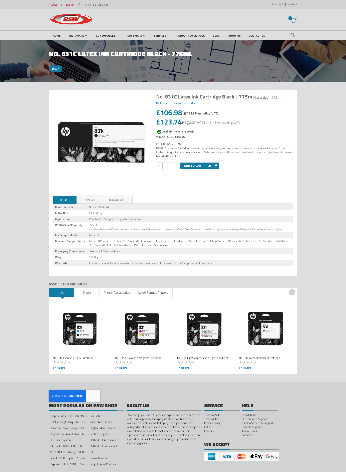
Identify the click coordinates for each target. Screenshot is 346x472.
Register (69, 4)
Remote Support (252, 427)
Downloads (117, 200)
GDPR (207, 427)
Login (55, 4)
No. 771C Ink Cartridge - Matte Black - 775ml (76, 452)
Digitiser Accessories (102, 428)
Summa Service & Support (257, 423)
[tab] (65, 200)
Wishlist (292, 4)
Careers (209, 431)
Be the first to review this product (176, 103)
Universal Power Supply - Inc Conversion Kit (76, 428)
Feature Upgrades (101, 434)
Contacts (247, 435)
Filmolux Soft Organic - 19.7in (67, 458)
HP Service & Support (255, 419)
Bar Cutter (96, 416)
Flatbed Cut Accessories (104, 440)
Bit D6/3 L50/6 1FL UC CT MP (67, 446)
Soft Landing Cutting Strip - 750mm (70, 422)
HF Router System (60, 440)
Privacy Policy (212, 423)
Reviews (89, 200)
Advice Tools (249, 431)
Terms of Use (212, 419)
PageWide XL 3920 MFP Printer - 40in (72, 464)
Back (55, 68)
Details (64, 200)
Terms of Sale (212, 415)
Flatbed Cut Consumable (104, 446)
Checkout (277, 4)
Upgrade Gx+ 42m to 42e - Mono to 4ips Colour (78, 434)
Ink (92, 452)
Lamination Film (99, 458)
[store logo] (71, 19)
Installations (249, 415)
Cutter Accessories (101, 422)
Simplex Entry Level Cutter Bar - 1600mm (74, 416)
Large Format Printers (103, 464)
